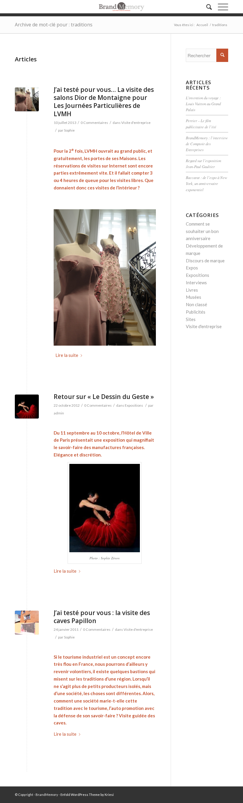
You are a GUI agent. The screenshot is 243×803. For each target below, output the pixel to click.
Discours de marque (205, 260)
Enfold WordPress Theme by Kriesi (87, 794)
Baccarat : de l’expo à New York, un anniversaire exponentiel (206, 183)
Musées (193, 297)
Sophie (69, 130)
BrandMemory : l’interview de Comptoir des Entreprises (207, 143)
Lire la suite (66, 355)
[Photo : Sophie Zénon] (27, 407)
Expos (192, 267)
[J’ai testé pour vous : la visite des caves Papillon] (27, 623)
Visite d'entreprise (136, 122)
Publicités (195, 312)
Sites (191, 319)
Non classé (196, 304)
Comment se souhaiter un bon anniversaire (202, 231)
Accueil (202, 25)
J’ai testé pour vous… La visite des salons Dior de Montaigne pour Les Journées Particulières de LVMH (104, 101)
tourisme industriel (83, 657)
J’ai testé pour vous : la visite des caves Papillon (102, 617)
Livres (192, 290)
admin (59, 413)
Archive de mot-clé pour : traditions (53, 24)
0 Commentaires (94, 122)
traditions (93, 678)
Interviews (196, 282)
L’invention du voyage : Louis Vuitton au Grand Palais (203, 103)
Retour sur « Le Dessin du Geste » (104, 396)
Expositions (134, 405)
